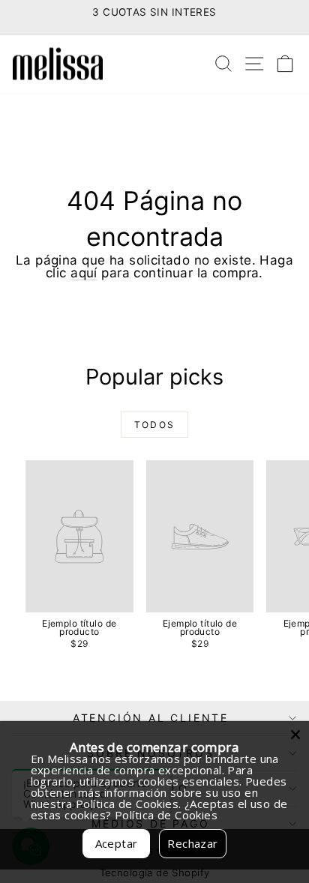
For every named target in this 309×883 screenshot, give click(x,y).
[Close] (295, 734)
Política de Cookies (166, 814)
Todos (155, 424)
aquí (84, 272)
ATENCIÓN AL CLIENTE (151, 717)
